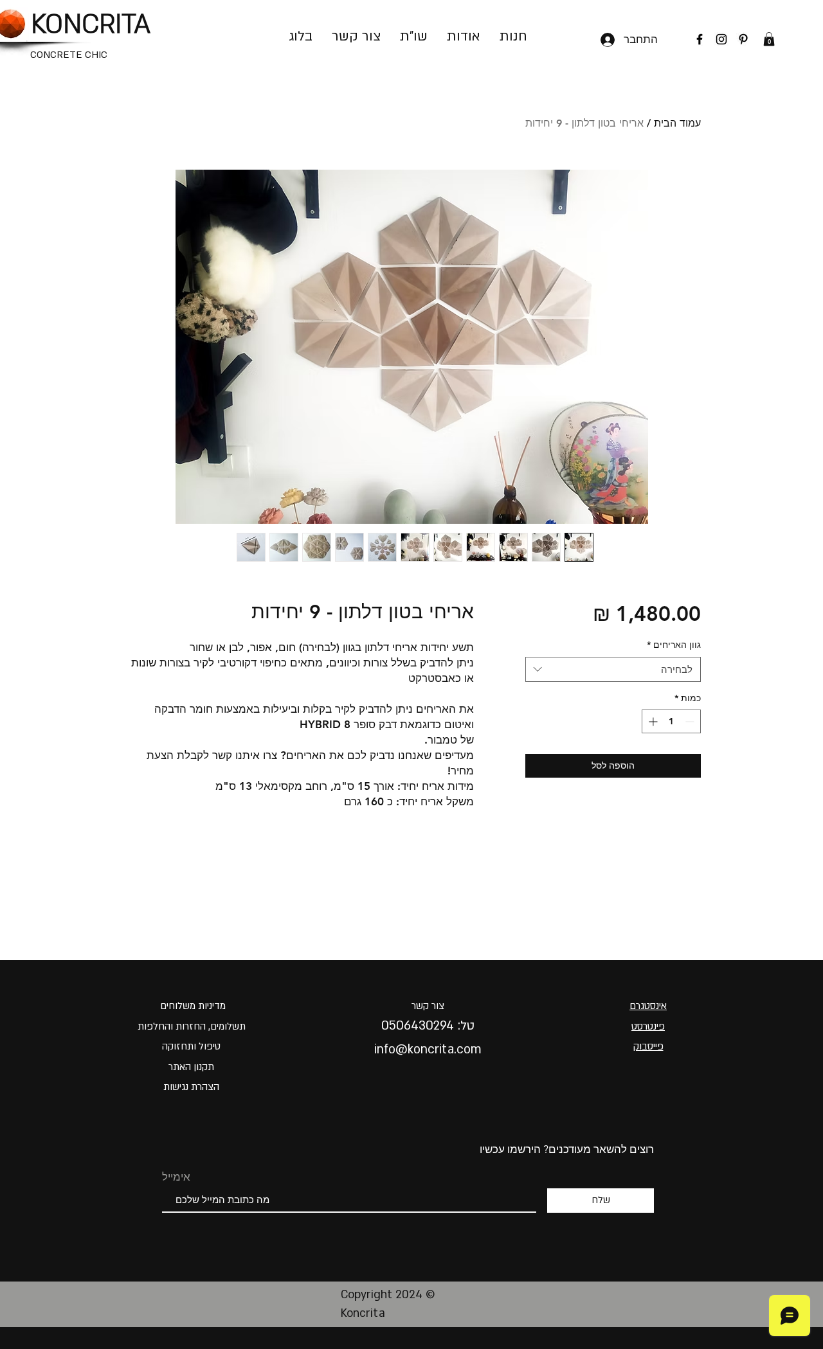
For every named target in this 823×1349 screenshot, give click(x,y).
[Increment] (652, 721)
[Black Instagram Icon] (721, 39)
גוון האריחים (674, 644)
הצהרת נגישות (191, 1086)
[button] (769, 39)
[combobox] (613, 669)
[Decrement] (691, 721)
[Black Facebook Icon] (699, 39)
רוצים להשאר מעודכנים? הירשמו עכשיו (567, 1149)
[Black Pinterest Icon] (743, 39)
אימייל (176, 1177)
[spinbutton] (671, 721)
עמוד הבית (677, 123)
